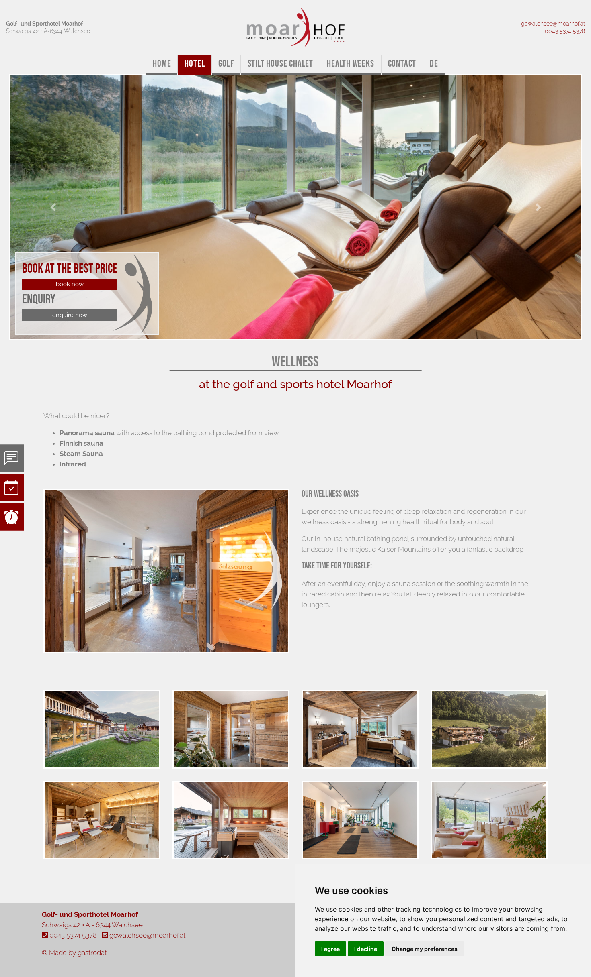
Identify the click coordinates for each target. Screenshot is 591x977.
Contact (402, 63)
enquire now (69, 314)
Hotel (195, 63)
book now (70, 284)
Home (162, 63)
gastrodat (92, 953)
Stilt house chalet (280, 63)
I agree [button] (330, 948)
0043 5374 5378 (565, 30)
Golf (226, 63)
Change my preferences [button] (425, 948)
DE (434, 63)
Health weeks (350, 63)
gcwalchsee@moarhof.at (553, 23)
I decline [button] (365, 948)
